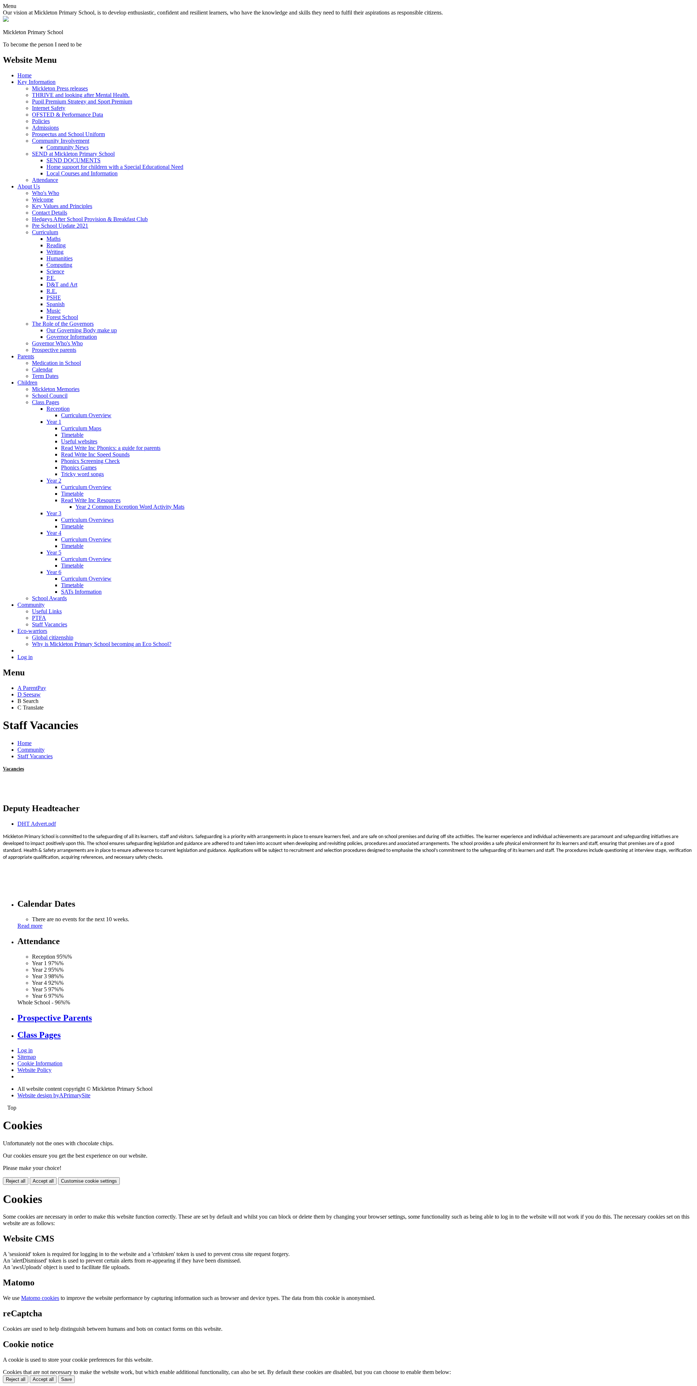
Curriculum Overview (86, 415)
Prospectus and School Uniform (68, 134)
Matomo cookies (40, 1298)
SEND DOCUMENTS (73, 160)
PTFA (39, 618)
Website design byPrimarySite (53, 1095)
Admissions (45, 128)
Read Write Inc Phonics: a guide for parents (110, 448)
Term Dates (45, 376)
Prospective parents (54, 350)
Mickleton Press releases (60, 88)
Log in (25, 657)
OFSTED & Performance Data (67, 114)
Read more (29, 926)
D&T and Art (61, 284)
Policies (41, 121)
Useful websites (79, 441)
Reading (56, 245)
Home (24, 75)
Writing (55, 252)
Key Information (36, 82)
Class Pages (45, 402)
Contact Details (49, 213)
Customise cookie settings (89, 1181)
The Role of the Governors (63, 324)
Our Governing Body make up (81, 330)
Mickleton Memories (56, 389)
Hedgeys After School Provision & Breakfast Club (90, 219)
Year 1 (53, 422)
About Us (28, 186)
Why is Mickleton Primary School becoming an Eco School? (101, 644)
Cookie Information (39, 1063)
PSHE (53, 297)
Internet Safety (48, 108)
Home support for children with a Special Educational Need (114, 167)
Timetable (72, 435)
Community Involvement (60, 141)
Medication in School (56, 363)
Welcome (42, 199)
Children (27, 382)
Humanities (59, 258)
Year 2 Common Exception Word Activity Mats (130, 507)
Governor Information (71, 337)
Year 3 (53, 513)
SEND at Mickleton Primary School (73, 154)
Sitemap (26, 1057)
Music (53, 311)
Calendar (42, 369)
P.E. (51, 278)
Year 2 (53, 480)
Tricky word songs (82, 474)
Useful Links (47, 611)
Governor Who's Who (57, 343)
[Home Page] (6, 20)
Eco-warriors (32, 631)
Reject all (15, 1181)
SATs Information (81, 592)
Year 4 (53, 533)
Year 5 (53, 552)
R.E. (51, 291)
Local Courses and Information (82, 173)
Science (55, 271)
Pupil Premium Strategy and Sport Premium (82, 101)
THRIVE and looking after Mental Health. (81, 95)
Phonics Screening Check (90, 461)
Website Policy (34, 1070)
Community (31, 605)
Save (66, 1379)
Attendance (45, 180)
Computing (59, 265)
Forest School (62, 317)
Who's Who (45, 193)
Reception (58, 409)
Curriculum (45, 232)
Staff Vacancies (49, 624)
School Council (50, 396)
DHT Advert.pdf (36, 824)
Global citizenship (52, 637)
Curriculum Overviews (87, 520)
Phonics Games (79, 467)
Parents (25, 356)
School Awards (49, 598)
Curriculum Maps (81, 428)
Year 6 (53, 572)
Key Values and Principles (62, 206)
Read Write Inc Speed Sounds (95, 454)
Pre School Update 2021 (60, 226)
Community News (67, 147)
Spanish (55, 304)
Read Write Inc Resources (91, 500)
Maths (53, 239)
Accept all (43, 1181)
